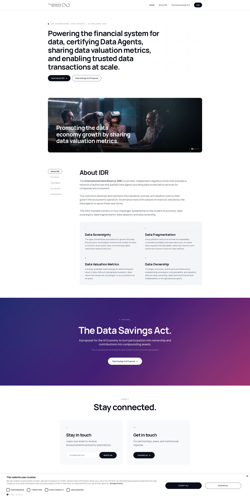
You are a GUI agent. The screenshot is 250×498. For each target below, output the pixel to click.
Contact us (144, 455)
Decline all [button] (223, 485)
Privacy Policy (116, 483)
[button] (83, 494)
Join (198, 5)
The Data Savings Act (180, 5)
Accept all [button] (183, 485)
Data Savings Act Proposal (86, 78)
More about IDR (59, 78)
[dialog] (125, 485)
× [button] (247, 476)
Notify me (108, 455)
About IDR (163, 5)
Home (151, 5)
